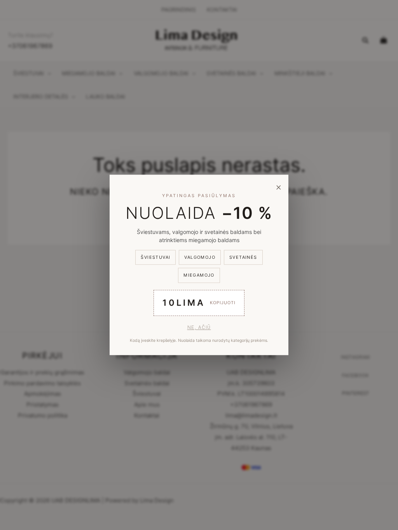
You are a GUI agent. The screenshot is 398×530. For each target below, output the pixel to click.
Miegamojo (199, 275)
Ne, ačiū (199, 327)
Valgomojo (199, 257)
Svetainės (243, 257)
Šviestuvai (155, 257)
